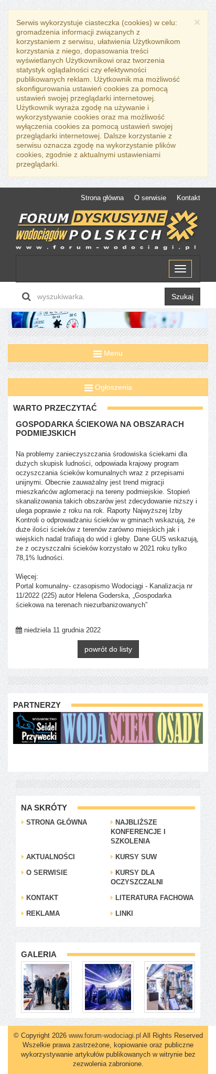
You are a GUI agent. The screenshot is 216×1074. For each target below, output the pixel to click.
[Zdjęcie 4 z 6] (173, 986)
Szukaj (182, 296)
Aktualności (49, 857)
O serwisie (150, 198)
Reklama (42, 913)
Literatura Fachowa (153, 898)
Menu (112, 353)
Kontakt (188, 198)
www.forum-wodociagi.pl (105, 1035)
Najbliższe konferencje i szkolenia (138, 831)
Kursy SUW (135, 857)
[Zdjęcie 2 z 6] (51, 986)
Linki (123, 913)
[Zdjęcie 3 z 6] (112, 986)
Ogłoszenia (112, 387)
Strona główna (102, 198)
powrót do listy (108, 649)
